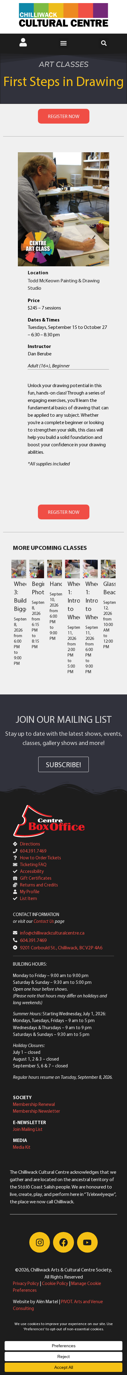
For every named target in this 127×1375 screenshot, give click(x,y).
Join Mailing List (28, 1129)
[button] (64, 43)
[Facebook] (63, 1242)
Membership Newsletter (36, 1111)
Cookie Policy (55, 1283)
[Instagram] (39, 1242)
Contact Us (44, 921)
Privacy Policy (26, 1283)
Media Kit (22, 1147)
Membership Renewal (34, 1104)
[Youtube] (87, 1242)
